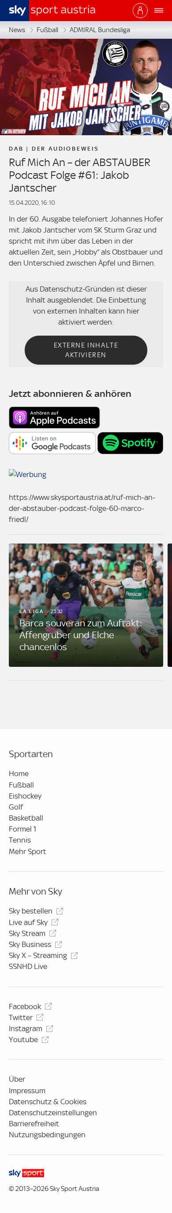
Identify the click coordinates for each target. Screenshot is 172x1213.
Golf (16, 807)
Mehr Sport (27, 851)
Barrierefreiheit (34, 1123)
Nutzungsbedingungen (47, 1134)
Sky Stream (27, 933)
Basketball (26, 818)
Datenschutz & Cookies (47, 1101)
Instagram (25, 1028)
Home (19, 773)
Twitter (21, 1017)
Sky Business (30, 944)
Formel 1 (22, 829)
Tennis (20, 840)
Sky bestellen (30, 910)
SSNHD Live (28, 966)
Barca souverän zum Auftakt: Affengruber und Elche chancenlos (80, 635)
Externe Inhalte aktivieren (86, 350)
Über (17, 1079)
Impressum (27, 1090)
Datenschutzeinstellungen (53, 1112)
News (17, 30)
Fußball (47, 30)
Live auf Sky (28, 922)
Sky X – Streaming (38, 955)
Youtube (23, 1039)
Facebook (25, 1006)
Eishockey (25, 795)
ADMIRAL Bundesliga (100, 30)
